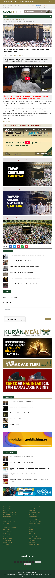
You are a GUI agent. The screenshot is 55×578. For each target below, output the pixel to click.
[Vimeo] (30, 562)
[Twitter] (33, 7)
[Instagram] (35, 7)
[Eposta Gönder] (26, 246)
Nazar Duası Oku (33, 537)
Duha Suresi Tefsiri (14, 424)
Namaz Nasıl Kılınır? (8, 507)
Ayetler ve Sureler (7, 518)
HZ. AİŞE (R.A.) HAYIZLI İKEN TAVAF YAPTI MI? (16, 218)
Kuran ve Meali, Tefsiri (9, 521)
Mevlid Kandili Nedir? (15, 418)
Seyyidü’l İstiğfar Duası (35, 538)
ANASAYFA (6, 19)
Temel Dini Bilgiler (7, 542)
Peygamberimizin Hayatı (35, 512)
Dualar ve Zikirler (7, 508)
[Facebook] (31, 7)
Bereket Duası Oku (34, 518)
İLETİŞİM (7, 7)
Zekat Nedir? (6, 535)
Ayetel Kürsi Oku (33, 516)
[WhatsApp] (39, 7)
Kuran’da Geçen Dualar (35, 521)
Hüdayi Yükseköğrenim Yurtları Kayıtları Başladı (22, 474)
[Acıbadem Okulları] (27, 492)
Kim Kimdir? (6, 544)
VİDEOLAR (12, 19)
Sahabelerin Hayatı (34, 535)
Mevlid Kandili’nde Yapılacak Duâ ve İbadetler (21, 407)
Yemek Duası (6, 537)
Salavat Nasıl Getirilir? (34, 520)
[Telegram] (44, 7)
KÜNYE (4, 5)
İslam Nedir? (6, 510)
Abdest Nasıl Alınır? (34, 514)
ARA (4, 7)
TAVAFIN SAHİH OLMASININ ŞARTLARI (14, 189)
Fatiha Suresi (32, 540)
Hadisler (31, 531)
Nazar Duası (32, 510)
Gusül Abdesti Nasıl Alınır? (10, 514)
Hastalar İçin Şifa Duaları (9, 512)
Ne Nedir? (31, 529)
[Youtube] (37, 7)
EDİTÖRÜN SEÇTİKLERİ (10, 452)
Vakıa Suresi (32, 533)
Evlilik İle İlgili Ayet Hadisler (10, 527)
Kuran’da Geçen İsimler (35, 507)
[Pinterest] (42, 7)
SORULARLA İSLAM (20, 19)
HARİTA (14, 5)
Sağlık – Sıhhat (7, 540)
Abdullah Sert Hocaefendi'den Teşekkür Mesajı (21, 401)
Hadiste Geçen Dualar (34, 523)
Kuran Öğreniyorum (34, 544)
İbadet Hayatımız (7, 538)
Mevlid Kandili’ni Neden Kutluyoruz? (19, 413)
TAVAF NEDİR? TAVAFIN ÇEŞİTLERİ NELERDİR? (16, 160)
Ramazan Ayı (6, 533)
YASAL (18, 5)
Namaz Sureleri (7, 516)
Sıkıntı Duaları (32, 508)
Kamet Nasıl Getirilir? (8, 531)
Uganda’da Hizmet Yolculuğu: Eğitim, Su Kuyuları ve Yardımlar (19, 1)
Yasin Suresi (32, 527)
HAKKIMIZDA (9, 5)
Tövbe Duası (6, 523)
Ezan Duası (32, 542)
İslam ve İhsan (6, 121)
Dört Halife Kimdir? (8, 529)
